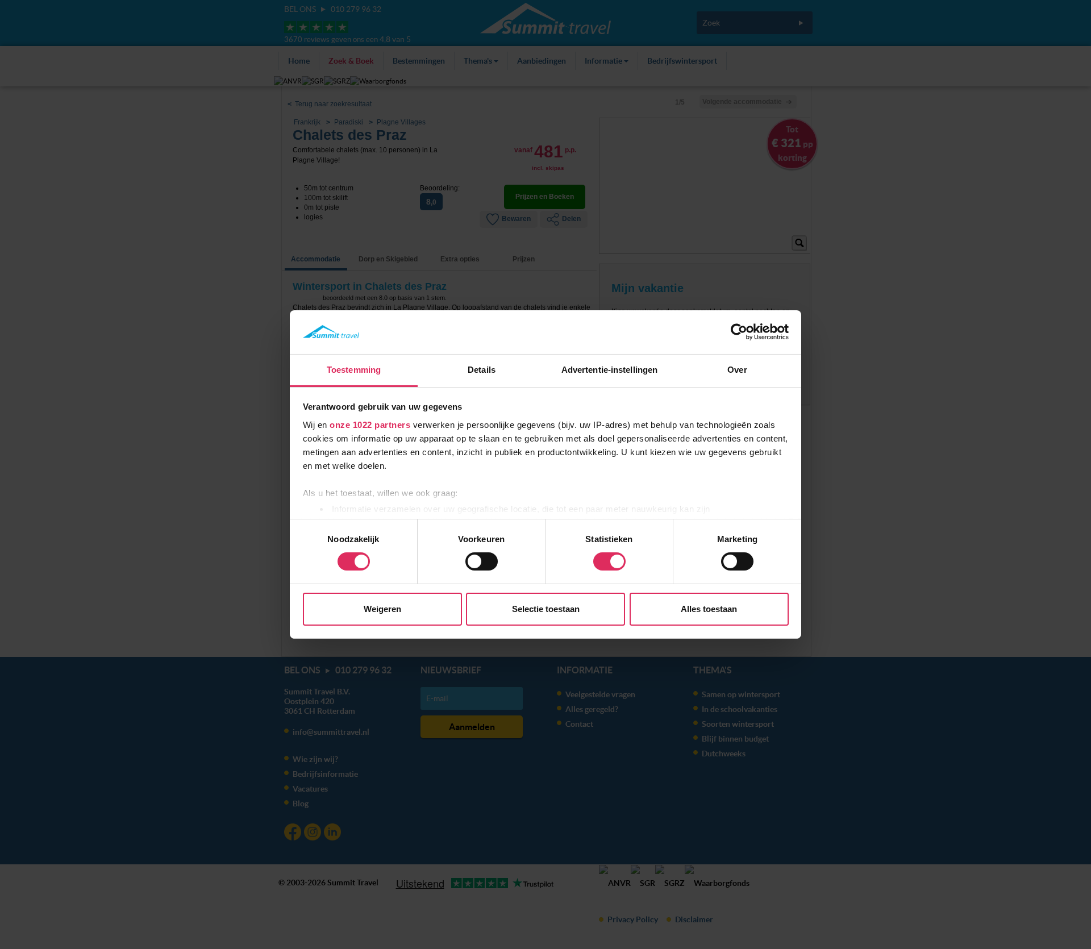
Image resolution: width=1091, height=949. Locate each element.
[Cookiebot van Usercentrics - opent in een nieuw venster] (739, 331)
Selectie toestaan (546, 609)
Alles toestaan (709, 609)
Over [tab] (737, 369)
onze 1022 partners (370, 425)
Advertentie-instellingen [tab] (609, 369)
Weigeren (382, 609)
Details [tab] (481, 369)
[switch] (481, 561)
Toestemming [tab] (354, 369)
